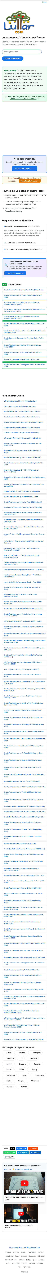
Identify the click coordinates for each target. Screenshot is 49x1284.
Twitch (21, 1070)
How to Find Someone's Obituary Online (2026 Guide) (22, 888)
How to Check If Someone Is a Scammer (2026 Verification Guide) (24, 775)
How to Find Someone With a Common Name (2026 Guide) (24, 957)
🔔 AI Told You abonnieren (22, 1169)
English (8, 1252)
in (35, 1152)
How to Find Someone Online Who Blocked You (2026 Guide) (22, 353)
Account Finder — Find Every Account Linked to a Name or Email (24, 535)
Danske (40, 1252)
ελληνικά (41, 1256)
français (24, 1256)
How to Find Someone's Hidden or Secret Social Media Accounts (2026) (23, 937)
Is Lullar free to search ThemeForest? (20, 243)
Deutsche (32, 1256)
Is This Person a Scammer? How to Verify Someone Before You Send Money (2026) (24, 310)
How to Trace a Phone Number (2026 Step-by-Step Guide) (24, 806)
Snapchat (22, 1064)
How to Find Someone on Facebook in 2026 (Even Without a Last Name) (24, 682)
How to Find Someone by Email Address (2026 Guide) (22, 457)
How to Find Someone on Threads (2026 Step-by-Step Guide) (23, 830)
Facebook (10, 1058)
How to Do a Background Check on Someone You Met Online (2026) (22, 444)
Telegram (37, 1064)
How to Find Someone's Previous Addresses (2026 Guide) (24, 875)
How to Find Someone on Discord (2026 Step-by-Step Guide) (23, 761)
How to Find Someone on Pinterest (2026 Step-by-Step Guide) (23, 800)
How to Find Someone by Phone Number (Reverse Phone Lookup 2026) (24, 485)
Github (8, 1070)
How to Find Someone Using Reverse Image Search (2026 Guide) (24, 324)
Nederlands (9, 1256)
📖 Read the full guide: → (24, 97)
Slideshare (35, 1081)
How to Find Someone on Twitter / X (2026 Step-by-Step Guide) (24, 732)
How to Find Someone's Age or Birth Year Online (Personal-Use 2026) (24, 930)
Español (32, 1263)
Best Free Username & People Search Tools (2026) (21, 433)
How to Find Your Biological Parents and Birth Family (22, 417)
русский (24, 1263)
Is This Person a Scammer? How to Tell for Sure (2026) (23, 621)
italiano (21, 1260)
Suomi (17, 1256)
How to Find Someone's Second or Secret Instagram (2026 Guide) (24, 944)
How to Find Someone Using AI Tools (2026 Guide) (21, 359)
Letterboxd (10, 1075)
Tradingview (39, 1075)
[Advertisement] (24, 128)
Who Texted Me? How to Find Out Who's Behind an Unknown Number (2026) (22, 303)
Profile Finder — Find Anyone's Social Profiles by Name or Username (24, 542)
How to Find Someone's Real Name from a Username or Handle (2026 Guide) (23, 908)
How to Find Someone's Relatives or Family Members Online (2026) (22, 923)
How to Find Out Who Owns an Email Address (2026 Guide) (24, 812)
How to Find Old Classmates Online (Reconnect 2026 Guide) (22, 588)
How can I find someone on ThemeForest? (22, 226)
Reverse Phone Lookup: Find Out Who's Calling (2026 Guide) (22, 711)
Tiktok (8, 1053)
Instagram (37, 1053)
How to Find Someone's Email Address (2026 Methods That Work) (24, 739)
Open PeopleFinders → (29, 181)
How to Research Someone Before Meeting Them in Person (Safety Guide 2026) (24, 641)
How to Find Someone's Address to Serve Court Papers (23, 422)
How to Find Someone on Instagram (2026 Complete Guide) (22, 675)
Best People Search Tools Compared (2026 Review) (22, 491)
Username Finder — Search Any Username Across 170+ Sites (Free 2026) (23, 520)
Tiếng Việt (27, 1267)
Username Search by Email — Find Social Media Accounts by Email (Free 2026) (24, 528)
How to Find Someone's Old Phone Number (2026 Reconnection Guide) (21, 869)
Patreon (24, 1086)
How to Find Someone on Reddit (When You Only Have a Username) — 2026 (23, 704)
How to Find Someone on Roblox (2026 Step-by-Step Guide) (22, 901)
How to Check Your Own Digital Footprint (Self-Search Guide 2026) (23, 602)
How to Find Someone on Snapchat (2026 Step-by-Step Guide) (23, 718)
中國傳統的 (32, 1252)
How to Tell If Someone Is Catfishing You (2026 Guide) (23, 507)
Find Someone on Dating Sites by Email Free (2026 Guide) (24, 570)
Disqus (20, 1081)
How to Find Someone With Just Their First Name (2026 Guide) (23, 951)
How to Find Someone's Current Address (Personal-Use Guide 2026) (23, 915)
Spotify (34, 1070)
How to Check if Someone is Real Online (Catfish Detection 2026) (24, 478)
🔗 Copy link (9, 1157)
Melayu (41, 1260)
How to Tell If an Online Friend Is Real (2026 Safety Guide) (24, 817)
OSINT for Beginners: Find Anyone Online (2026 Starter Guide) (23, 894)
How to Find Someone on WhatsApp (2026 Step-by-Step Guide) (24, 725)
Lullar (44, 2)
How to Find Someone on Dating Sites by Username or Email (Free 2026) (23, 513)
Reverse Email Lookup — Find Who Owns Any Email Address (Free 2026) (21, 556)
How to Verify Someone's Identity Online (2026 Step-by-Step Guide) (23, 627)
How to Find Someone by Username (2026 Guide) (21, 497)
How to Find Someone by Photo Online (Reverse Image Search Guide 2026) (23, 615)
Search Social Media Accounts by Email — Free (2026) (22, 582)
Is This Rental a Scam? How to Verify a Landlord (20, 401)
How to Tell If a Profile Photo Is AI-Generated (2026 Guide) (24, 849)
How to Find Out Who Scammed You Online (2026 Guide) (24, 290)
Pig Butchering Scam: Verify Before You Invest (20, 406)
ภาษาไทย (16, 1252)
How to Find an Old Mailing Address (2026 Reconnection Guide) (23, 855)
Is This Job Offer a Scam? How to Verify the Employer (22, 438)
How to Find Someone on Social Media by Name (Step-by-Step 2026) (24, 649)
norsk (8, 1263)
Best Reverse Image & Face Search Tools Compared (22, 427)
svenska (40, 1263)
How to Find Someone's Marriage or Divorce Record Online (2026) (24, 365)
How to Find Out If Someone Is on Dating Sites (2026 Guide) (22, 451)
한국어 (35, 1260)
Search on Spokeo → (24, 169)
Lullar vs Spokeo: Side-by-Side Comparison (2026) (21, 669)
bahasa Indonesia (11, 1260)
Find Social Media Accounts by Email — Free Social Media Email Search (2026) (23, 563)
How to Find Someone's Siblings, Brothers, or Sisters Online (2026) (22, 346)
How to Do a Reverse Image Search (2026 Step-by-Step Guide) (23, 862)
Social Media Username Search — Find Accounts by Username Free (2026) (22, 549)
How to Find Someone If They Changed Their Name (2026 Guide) (24, 882)
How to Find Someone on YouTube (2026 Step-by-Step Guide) (23, 754)
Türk (19, 1267)
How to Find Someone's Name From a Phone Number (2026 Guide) (24, 634)
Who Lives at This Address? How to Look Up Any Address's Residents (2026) (24, 332)
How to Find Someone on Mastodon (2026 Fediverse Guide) (22, 823)
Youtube (22, 1053)
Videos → (7, 1169)
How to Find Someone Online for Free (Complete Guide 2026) (23, 464)
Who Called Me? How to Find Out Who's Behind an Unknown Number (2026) (21, 317)
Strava (25, 1075)
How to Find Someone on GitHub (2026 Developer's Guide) (24, 787)
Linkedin (33, 1058)
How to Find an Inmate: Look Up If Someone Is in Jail (22, 411)
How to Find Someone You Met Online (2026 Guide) (22, 781)
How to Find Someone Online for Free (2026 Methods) (23, 502)
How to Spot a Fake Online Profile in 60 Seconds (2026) (23, 609)
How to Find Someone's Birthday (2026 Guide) (20, 843)
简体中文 (24, 1252)
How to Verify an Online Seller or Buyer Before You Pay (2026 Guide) (23, 656)
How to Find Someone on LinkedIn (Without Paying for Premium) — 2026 (23, 697)
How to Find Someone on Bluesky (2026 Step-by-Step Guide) (23, 837)
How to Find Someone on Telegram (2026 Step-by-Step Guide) (23, 747)
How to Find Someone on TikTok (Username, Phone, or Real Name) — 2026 (24, 690)
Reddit (8, 1064)
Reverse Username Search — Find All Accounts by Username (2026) (21, 471)
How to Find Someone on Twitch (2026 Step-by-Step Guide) (22, 793)
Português (16, 1263)
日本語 (28, 1260)
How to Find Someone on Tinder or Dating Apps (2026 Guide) (22, 296)
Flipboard (10, 1086)
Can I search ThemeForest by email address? (23, 249)
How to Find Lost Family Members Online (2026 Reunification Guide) (20, 595)
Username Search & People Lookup (24, 1247)
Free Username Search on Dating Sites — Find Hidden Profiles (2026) (22, 576)
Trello (8, 1081)
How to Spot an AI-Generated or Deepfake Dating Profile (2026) (23, 339)
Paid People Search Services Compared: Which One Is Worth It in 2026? (22, 663)
